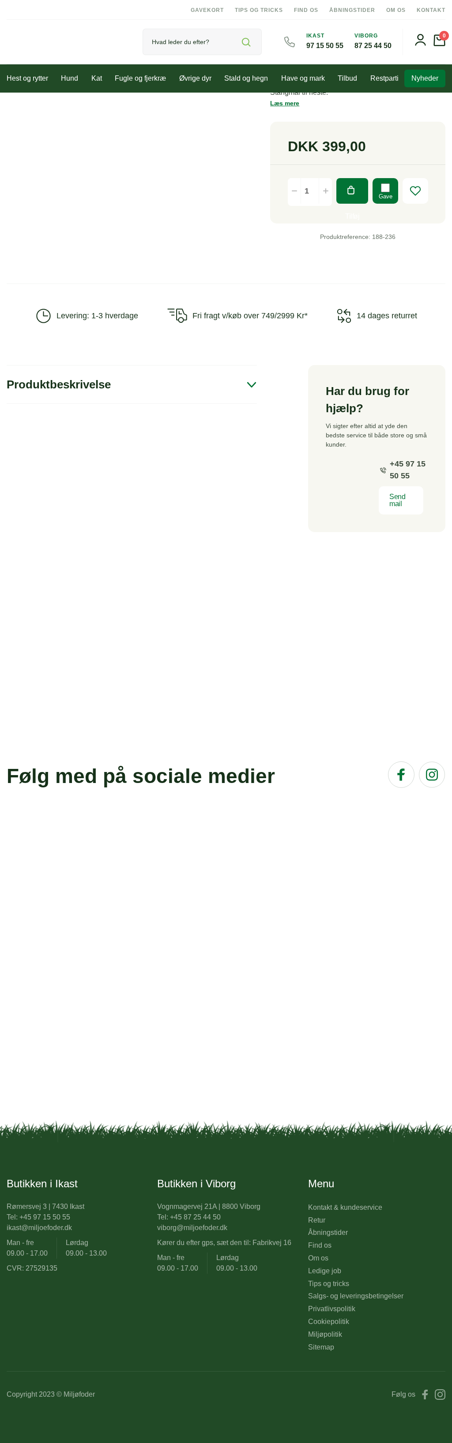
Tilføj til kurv (352, 191)
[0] (439, 44)
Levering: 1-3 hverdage (97, 315)
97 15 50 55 (324, 45)
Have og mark (303, 78)
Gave (385, 196)
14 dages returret (387, 315)
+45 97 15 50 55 (408, 469)
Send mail (397, 500)
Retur (316, 1220)
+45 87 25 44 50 (195, 1217)
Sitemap (321, 1347)
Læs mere (284, 103)
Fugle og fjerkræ (140, 78)
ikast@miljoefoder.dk (39, 1227)
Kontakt (431, 10)
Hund (69, 78)
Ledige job (324, 1271)
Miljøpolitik (325, 1334)
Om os (396, 10)
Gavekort (207, 10)
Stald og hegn (246, 78)
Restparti (384, 78)
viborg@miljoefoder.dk (192, 1227)
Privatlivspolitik (331, 1308)
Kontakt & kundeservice (345, 1207)
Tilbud (347, 78)
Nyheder (424, 78)
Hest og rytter (27, 78)
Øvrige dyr (195, 78)
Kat (96, 78)
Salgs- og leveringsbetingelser (355, 1296)
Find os (306, 10)
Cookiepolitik (328, 1321)
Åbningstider (352, 10)
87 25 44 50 (373, 45)
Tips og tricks (259, 10)
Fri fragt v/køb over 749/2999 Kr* (250, 315)
